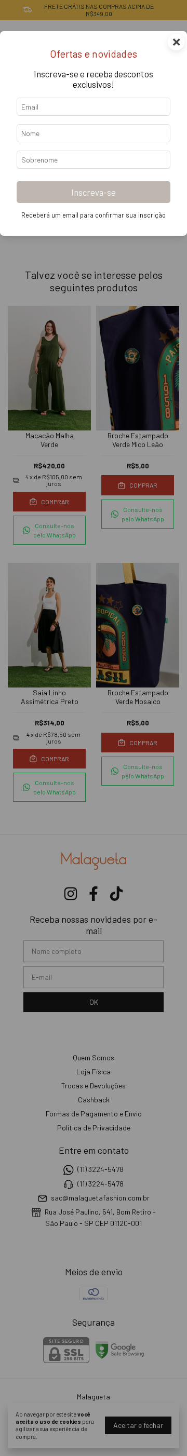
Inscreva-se (93, 192)
